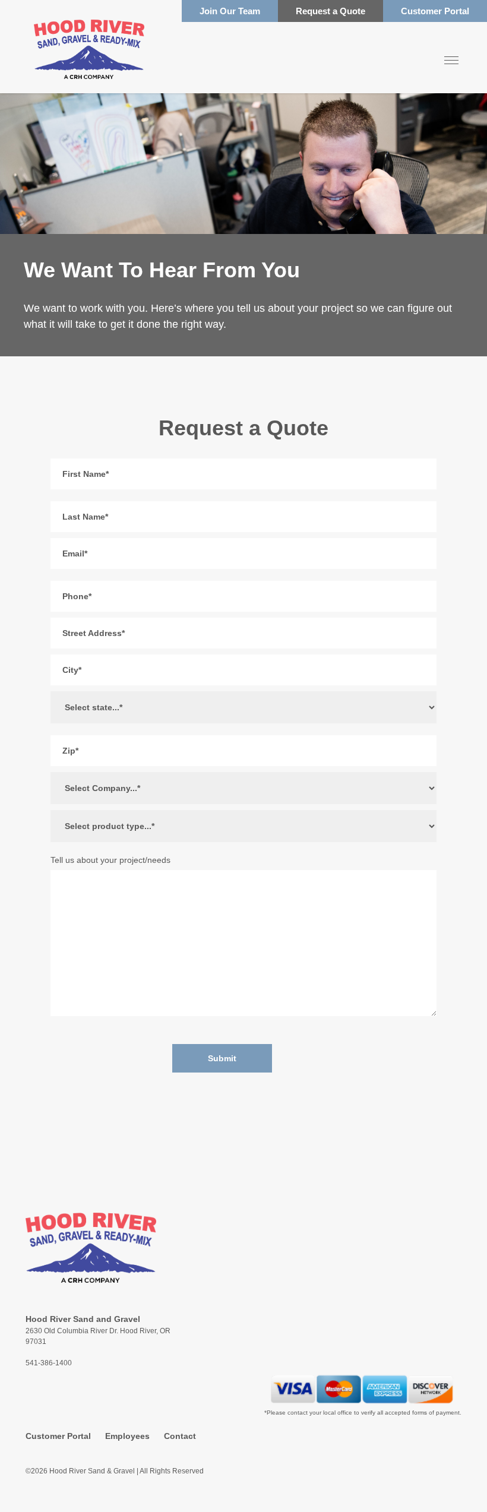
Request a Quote (330, 11)
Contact (180, 1436)
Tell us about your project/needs (110, 860)
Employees (127, 1436)
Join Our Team (230, 11)
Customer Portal (435, 11)
